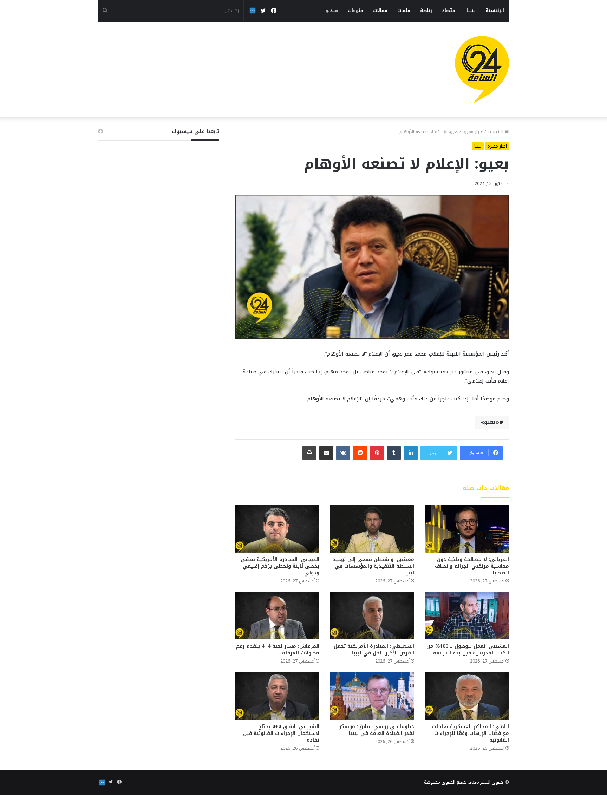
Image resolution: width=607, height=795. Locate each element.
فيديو (331, 10)
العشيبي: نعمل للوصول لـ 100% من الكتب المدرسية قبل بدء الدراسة (467, 649)
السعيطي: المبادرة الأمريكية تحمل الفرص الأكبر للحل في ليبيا (374, 649)
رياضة (426, 10)
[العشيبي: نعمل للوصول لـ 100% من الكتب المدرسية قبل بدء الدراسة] (467, 615)
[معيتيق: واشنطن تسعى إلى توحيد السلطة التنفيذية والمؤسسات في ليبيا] (372, 529)
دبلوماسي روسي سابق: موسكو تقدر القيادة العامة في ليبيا (376, 730)
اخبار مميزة (472, 131)
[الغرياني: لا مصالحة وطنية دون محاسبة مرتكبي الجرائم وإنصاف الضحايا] (467, 529)
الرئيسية (494, 10)
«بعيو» (490, 422)
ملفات (403, 10)
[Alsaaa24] (482, 69)
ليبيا (471, 10)
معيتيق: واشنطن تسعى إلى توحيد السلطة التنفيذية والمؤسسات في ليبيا (373, 566)
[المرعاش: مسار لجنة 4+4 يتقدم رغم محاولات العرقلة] (277, 615)
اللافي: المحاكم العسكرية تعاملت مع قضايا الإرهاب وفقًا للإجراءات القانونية (470, 733)
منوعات (355, 10)
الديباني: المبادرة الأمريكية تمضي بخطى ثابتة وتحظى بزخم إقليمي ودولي (280, 566)
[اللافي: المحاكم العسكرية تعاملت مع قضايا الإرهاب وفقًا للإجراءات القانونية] (467, 695)
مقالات (380, 10)
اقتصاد (449, 10)
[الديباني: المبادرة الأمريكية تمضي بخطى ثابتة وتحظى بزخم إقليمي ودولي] (277, 529)
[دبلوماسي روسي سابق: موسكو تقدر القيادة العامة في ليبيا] (372, 695)
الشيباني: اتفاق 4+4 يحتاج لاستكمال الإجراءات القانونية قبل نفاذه (281, 733)
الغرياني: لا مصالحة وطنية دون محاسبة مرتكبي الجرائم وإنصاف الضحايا (472, 566)
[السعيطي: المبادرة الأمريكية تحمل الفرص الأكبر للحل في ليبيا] (372, 615)
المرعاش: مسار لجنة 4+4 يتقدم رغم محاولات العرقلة (277, 649)
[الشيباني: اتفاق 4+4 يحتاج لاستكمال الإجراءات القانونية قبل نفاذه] (277, 695)
